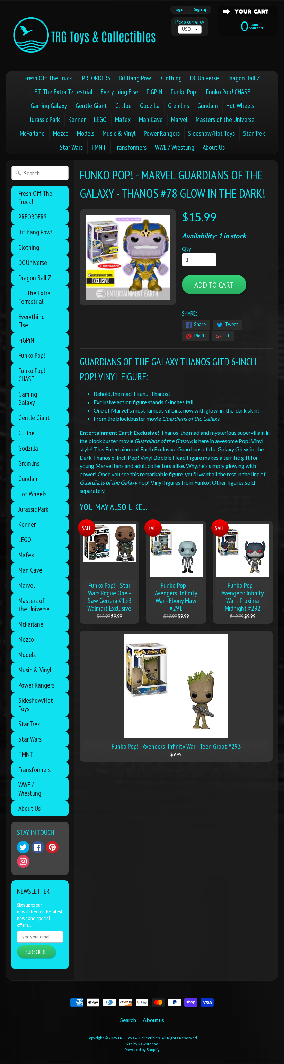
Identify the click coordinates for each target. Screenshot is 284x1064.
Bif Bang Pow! (136, 77)
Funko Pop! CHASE (228, 91)
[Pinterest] (52, 847)
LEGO (100, 119)
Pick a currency (189, 22)
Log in (179, 9)
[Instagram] (23, 861)
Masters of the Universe (225, 119)
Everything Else (119, 91)
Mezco (61, 133)
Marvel (179, 119)
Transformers (130, 147)
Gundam (207, 105)
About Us (214, 147)
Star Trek (254, 133)
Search (128, 1020)
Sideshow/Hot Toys (211, 133)
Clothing (171, 77)
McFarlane (32, 133)
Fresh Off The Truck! (49, 77)
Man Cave (151, 119)
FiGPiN (154, 91)
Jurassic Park (45, 119)
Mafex (123, 119)
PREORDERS (96, 77)
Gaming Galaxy (48, 105)
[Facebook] (38, 847)
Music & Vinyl (119, 133)
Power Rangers (162, 133)
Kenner (77, 119)
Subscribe (36, 951)
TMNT (98, 147)
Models (85, 133)
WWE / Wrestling (174, 147)
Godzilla (150, 105)
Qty (186, 248)
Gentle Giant (91, 105)
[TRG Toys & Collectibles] (85, 35)
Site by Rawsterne (142, 1043)
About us (153, 1020)
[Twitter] (23, 847)
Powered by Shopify (142, 1049)
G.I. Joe (123, 105)
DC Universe (204, 77)
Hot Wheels (240, 105)
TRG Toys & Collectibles (138, 1038)
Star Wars (71, 147)
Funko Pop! (184, 91)
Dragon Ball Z (243, 77)
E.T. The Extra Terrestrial (63, 91)
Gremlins (178, 105)
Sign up (200, 9)
